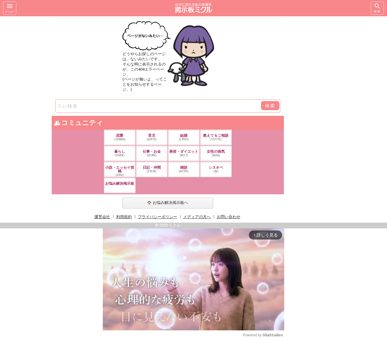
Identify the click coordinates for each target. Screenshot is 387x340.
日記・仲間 (152, 169)
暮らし (119, 153)
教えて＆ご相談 (216, 137)
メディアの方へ (197, 216)
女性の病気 (216, 153)
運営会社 (102, 216)
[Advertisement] (326, 106)
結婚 (184, 137)
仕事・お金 (152, 153)
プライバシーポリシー (157, 216)
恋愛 (119, 137)
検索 (377, 11)
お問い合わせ (228, 216)
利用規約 (124, 216)
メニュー (10, 11)
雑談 (184, 169)
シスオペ (216, 169)
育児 (152, 137)
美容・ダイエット (183, 153)
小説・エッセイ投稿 (119, 170)
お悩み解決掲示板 (119, 183)
